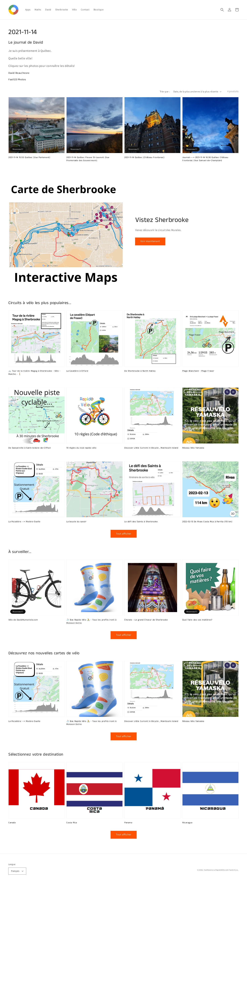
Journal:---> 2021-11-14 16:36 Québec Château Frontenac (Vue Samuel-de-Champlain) (205, 159)
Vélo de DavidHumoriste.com (23, 619)
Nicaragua (187, 822)
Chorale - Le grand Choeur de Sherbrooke (146, 619)
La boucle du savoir (76, 521)
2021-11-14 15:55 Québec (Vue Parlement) (29, 157)
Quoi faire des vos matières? (197, 619)
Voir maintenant (150, 241)
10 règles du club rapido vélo (81, 448)
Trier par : (165, 91)
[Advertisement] (101, 933)
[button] (222, 9)
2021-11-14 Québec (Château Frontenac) (144, 157)
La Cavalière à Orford (77, 371)
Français (15, 871)
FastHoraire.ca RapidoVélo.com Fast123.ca (221, 870)
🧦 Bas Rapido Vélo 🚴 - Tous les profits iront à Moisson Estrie (91, 621)
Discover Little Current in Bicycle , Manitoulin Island (151, 448)
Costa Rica (71, 822)
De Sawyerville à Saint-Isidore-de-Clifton (29, 448)
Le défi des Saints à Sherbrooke (141, 521)
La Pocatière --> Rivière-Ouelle (24, 521)
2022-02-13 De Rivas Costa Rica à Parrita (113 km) (207, 521)
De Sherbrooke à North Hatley (140, 371)
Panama (128, 822)
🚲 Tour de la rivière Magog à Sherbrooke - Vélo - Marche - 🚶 (34, 373)
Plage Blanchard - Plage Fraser (198, 371)
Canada (12, 822)
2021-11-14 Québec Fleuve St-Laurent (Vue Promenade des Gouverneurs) (87, 159)
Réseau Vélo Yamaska (193, 448)
